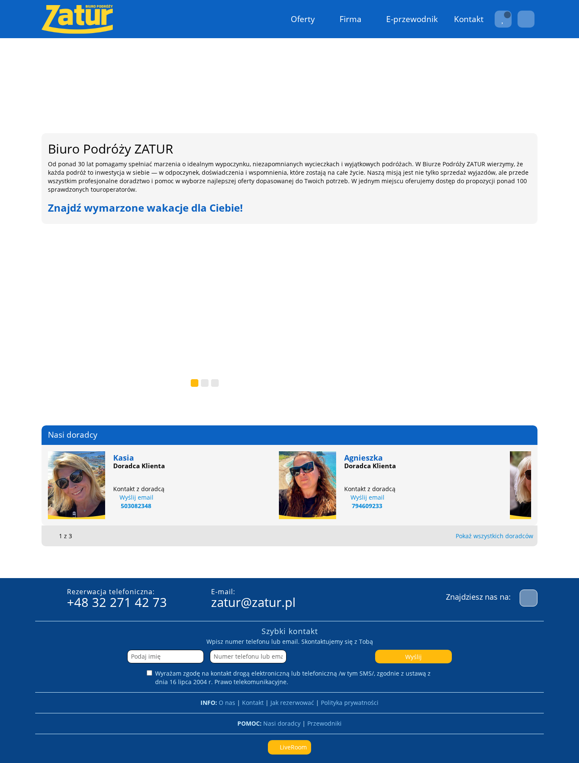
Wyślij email (136, 497)
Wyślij (413, 657)
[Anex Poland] (123, 562)
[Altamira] (80, 562)
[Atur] (208, 562)
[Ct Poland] (462, 562)
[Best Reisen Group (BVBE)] (250, 562)
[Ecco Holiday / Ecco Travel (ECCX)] (504, 562)
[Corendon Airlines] (419, 562)
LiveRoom (292, 747)
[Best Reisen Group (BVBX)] (292, 562)
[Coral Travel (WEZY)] (377, 562)
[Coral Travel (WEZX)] (335, 562)
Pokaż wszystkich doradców (494, 536)
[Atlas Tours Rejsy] (165, 562)
